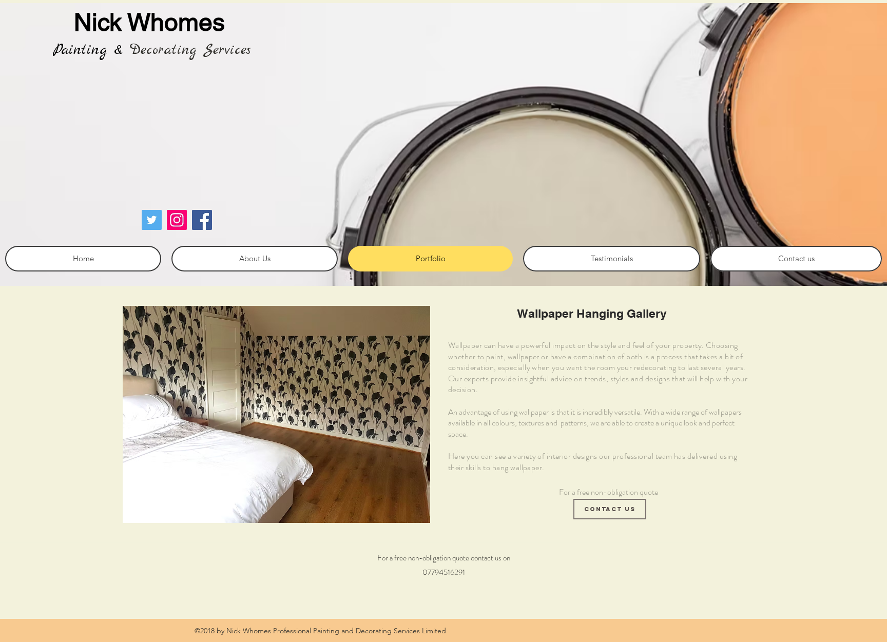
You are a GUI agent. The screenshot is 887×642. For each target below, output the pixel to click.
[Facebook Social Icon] (202, 220)
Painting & (87, 50)
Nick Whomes (149, 22)
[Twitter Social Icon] (152, 220)
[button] (276, 414)
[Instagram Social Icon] (177, 220)
